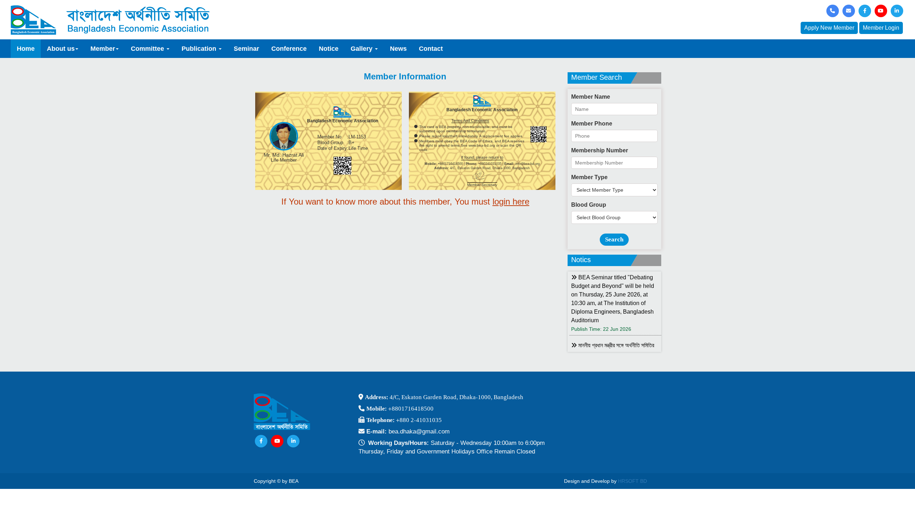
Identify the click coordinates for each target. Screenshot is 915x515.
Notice (328, 48)
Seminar (246, 48)
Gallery (362, 48)
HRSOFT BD (632, 481)
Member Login (881, 28)
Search (614, 239)
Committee (148, 48)
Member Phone (591, 124)
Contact (431, 48)
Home (26, 48)
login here (511, 201)
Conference (289, 48)
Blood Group (588, 205)
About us (61, 48)
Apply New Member (829, 28)
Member (102, 48)
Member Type (589, 177)
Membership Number (599, 150)
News (398, 48)
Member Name (590, 97)
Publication (200, 48)
